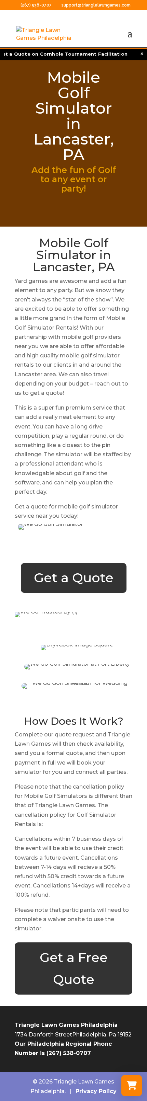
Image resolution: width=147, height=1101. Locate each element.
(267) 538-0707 (37, 5)
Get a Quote (73, 578)
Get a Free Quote (74, 968)
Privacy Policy (96, 1091)
